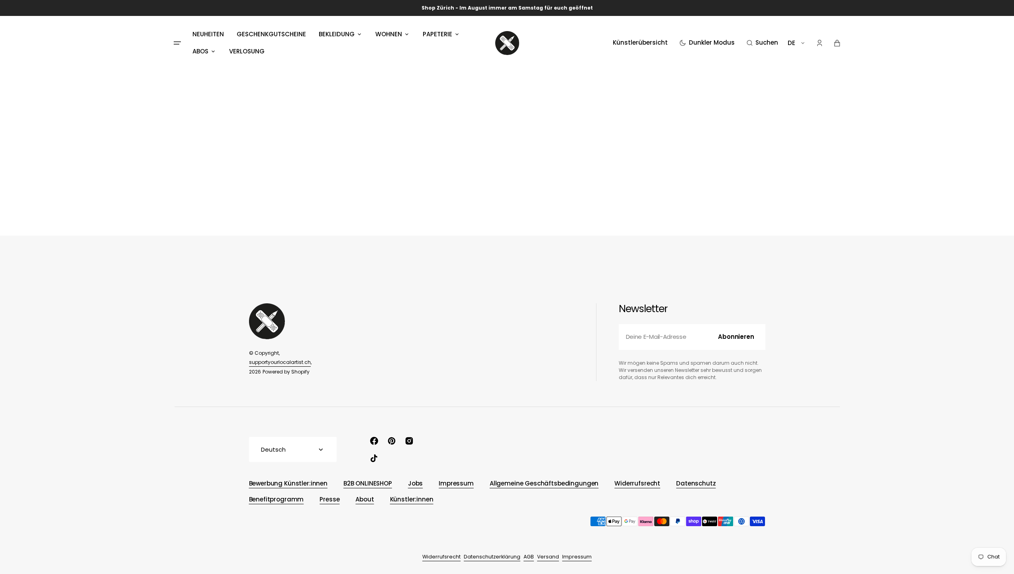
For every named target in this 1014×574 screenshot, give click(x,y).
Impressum (577, 556)
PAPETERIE (437, 34)
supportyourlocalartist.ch (280, 362)
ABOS (200, 51)
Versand (548, 556)
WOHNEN (388, 34)
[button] (762, 43)
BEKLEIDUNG (337, 34)
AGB (529, 556)
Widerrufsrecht (441, 556)
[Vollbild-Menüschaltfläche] (177, 43)
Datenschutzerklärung (492, 556)
